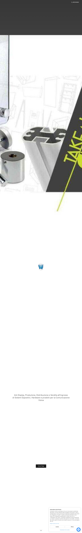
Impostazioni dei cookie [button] (65, 529)
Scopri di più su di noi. (54, 523)
